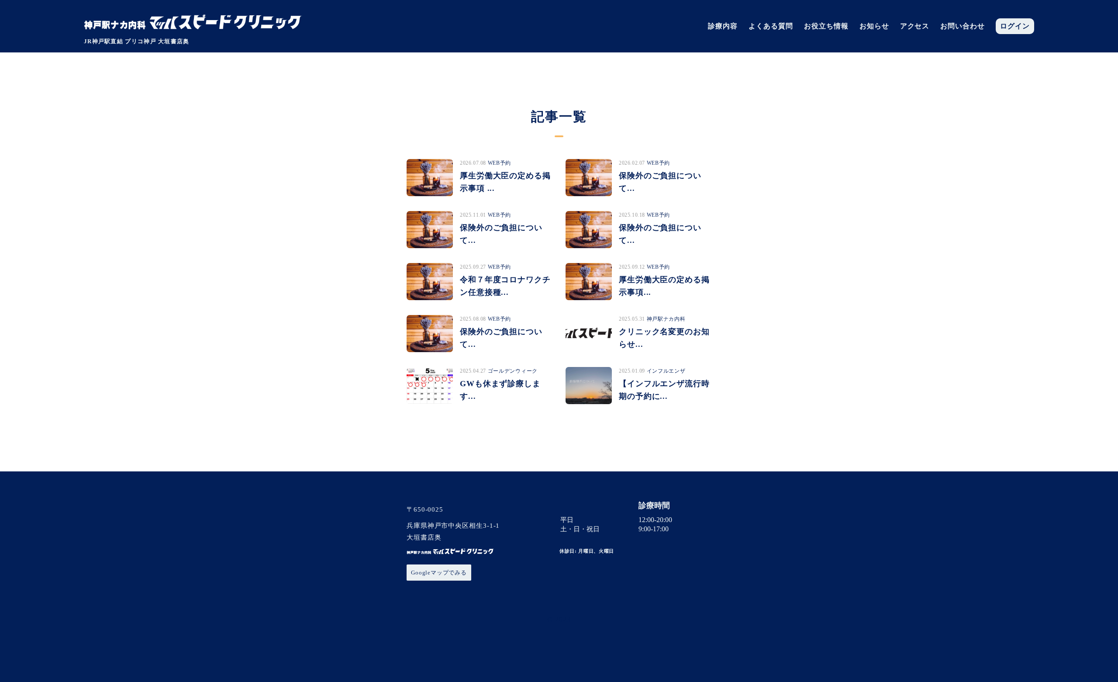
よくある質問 (771, 26)
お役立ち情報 (826, 26)
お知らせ (874, 26)
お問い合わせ (962, 26)
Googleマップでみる (438, 572)
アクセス (915, 26)
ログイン (1015, 26)
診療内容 (723, 26)
